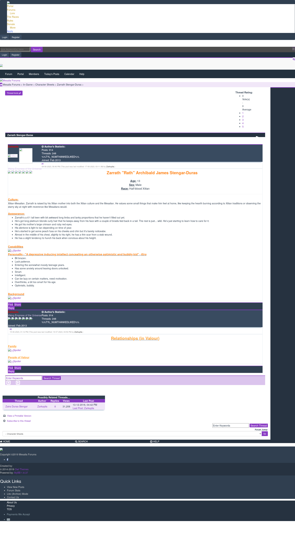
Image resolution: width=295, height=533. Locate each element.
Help (81, 74)
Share (17, 304)
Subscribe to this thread (19, 420)
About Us (12, 502)
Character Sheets (45, 84)
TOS (9, 509)
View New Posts (15, 487)
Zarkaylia (110, 166)
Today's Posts (51, 74)
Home (6, 441)
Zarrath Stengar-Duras (69, 84)
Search (37, 49)
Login (4, 37)
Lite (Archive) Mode (17, 493)
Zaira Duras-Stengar (16, 406)
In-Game (28, 84)
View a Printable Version (19, 415)
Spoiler (17, 250)
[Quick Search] (294, 59)
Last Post (78, 408)
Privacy (11, 505)
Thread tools (13, 92)
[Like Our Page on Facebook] (7, 459)
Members (34, 74)
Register (16, 37)
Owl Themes (21, 469)
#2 (11, 329)
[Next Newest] (18, 383)
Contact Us (13, 497)
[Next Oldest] (8, 383)
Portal (20, 74)
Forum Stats (13, 490)
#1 (43, 163)
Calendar (69, 74)
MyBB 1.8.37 (21, 472)
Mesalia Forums (12, 84)
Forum (8, 74)
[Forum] (8, 2)
